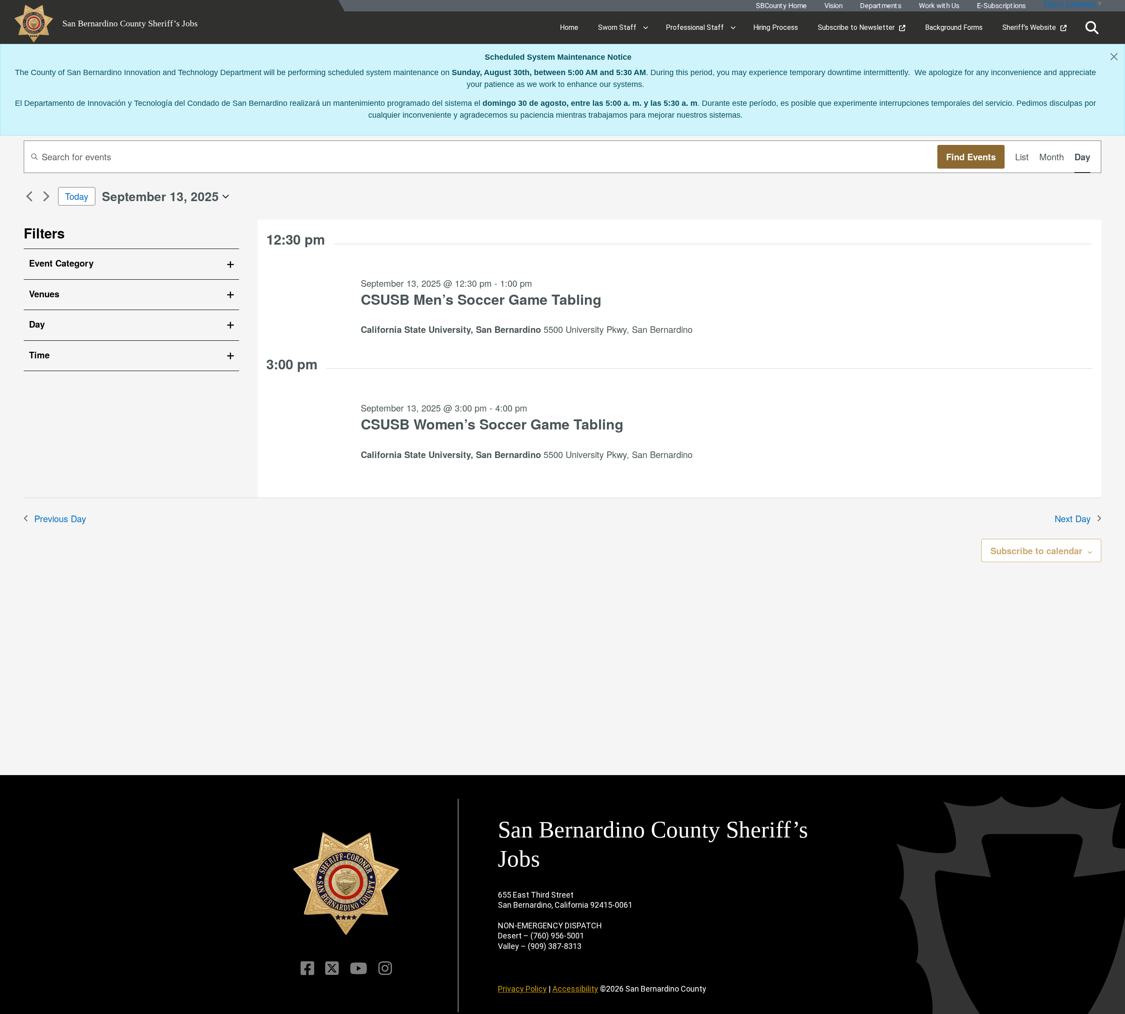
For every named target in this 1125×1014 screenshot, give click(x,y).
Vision (833, 6)
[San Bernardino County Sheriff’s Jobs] (346, 884)
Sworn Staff (617, 27)
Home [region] (569, 27)
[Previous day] (29, 196)
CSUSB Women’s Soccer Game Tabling (492, 424)
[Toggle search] (1092, 28)
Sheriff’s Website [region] (1029, 27)
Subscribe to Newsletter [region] (856, 27)
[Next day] (46, 196)
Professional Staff (695, 27)
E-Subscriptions (1000, 6)
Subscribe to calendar (1036, 550)
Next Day (1073, 518)
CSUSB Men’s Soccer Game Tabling (481, 299)
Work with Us (938, 6)
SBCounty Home (780, 6)
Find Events (971, 156)
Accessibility (575, 988)
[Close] (1114, 56)
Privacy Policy (522, 988)
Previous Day (60, 518)
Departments (880, 6)
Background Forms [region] (954, 27)
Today (76, 196)
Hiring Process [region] (775, 27)
